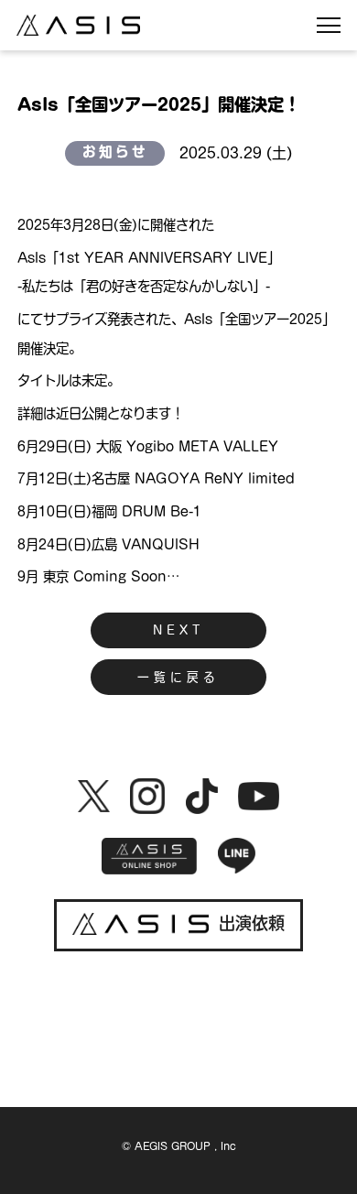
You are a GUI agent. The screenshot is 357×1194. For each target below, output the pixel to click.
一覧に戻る (178, 677)
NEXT (178, 630)
